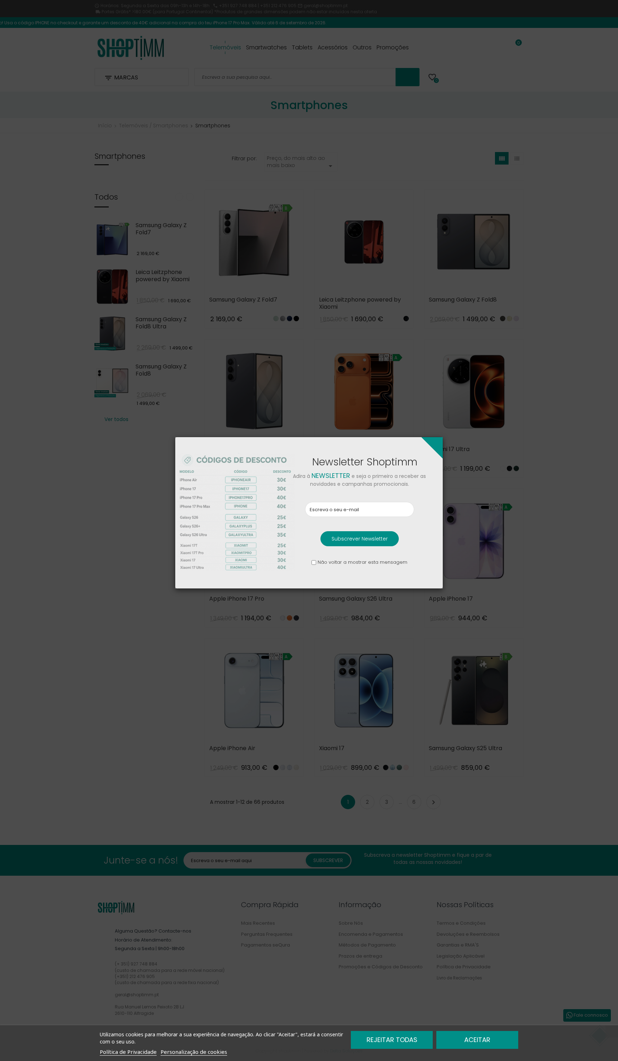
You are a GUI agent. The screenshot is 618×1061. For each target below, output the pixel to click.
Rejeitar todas (392, 1039)
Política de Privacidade (128, 1051)
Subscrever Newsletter (360, 538)
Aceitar (477, 1039)
